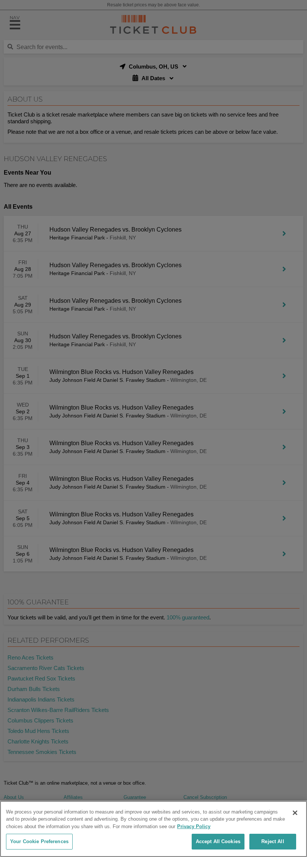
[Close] (295, 813)
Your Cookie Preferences (39, 841)
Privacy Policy (193, 826)
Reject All (272, 841)
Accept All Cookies (218, 841)
